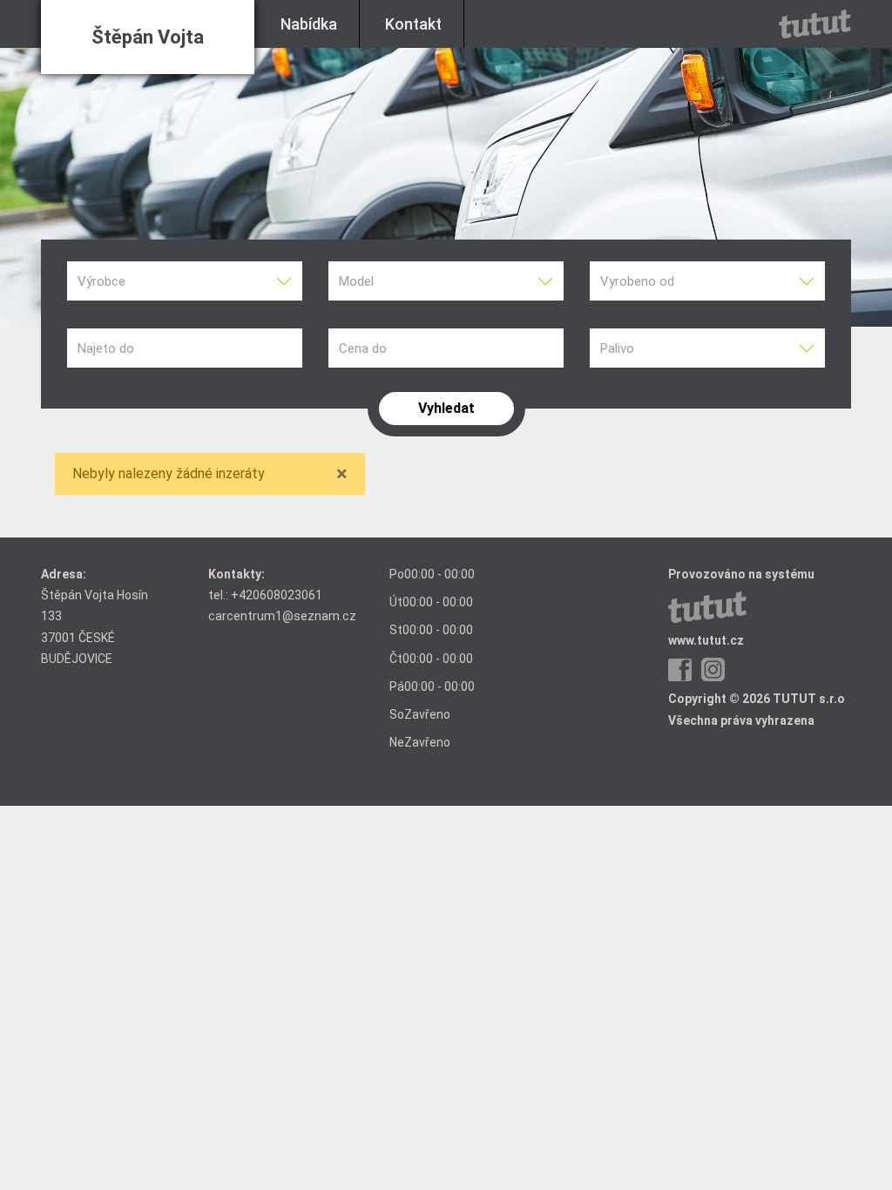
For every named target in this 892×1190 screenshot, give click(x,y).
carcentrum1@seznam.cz (282, 616)
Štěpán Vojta (147, 37)
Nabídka (308, 24)
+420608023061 (276, 595)
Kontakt (413, 24)
